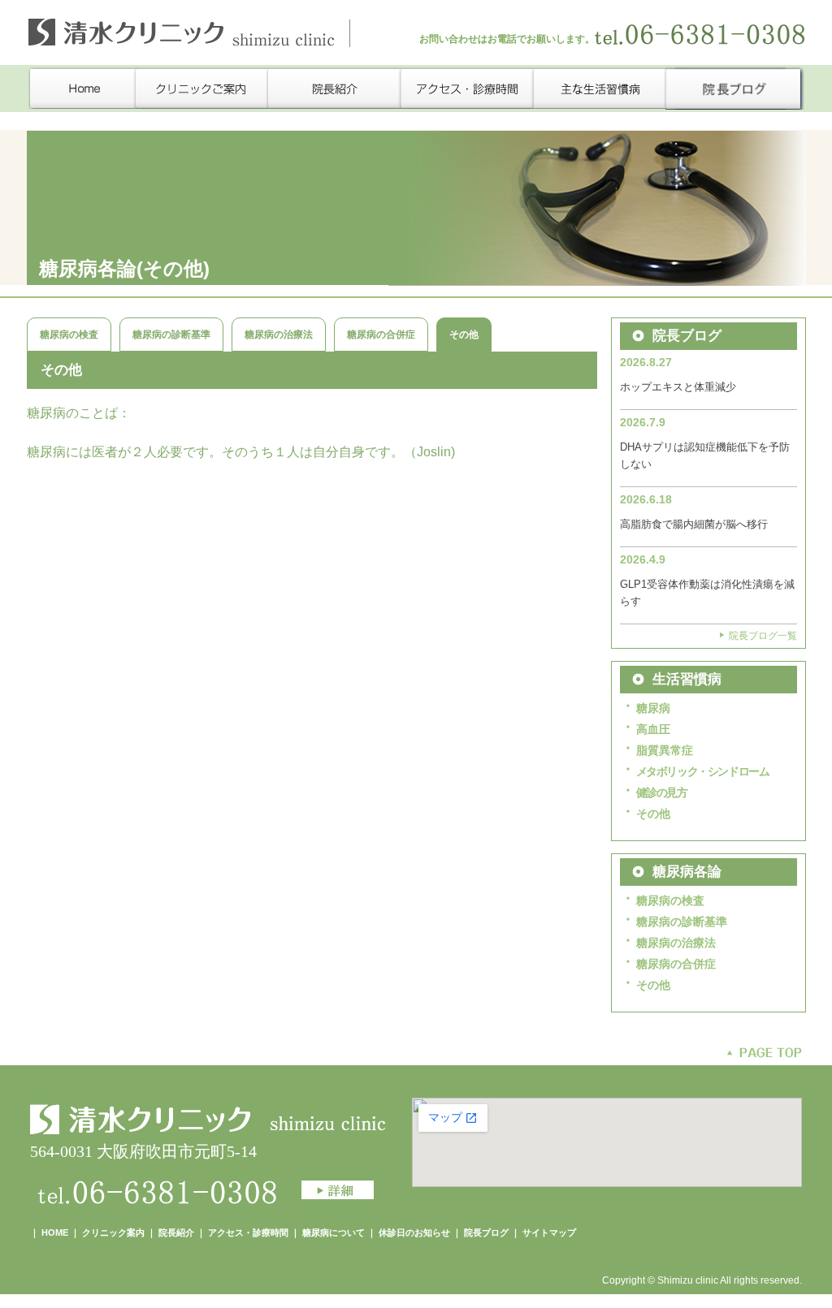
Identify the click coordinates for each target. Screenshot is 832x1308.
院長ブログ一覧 (763, 635)
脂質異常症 (664, 750)
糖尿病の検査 (69, 334)
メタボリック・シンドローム (702, 771)
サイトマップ (549, 1232)
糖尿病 (653, 707)
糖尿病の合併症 (381, 334)
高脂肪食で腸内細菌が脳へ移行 (694, 524)
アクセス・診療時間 (248, 1232)
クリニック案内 (113, 1232)
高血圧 (653, 729)
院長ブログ (486, 1232)
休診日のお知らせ (414, 1232)
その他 (653, 813)
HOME (54, 1232)
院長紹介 (176, 1232)
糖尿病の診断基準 (171, 334)
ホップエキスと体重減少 (678, 387)
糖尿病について (334, 1232)
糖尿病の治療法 (279, 334)
